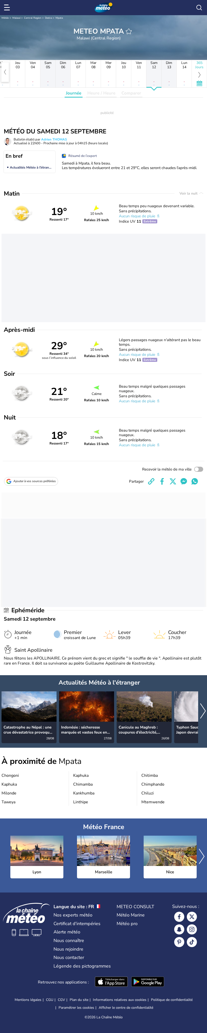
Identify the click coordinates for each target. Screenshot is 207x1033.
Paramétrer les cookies (76, 1008)
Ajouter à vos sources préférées (34, 481)
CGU (49, 999)
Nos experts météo (73, 915)
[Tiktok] (192, 942)
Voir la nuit (188, 193)
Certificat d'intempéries (77, 924)
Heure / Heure (101, 93)
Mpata (59, 18)
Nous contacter (69, 957)
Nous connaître (69, 940)
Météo (5, 18)
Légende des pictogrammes (82, 966)
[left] (5, 72)
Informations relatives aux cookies (119, 999)
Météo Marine (131, 915)
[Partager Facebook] (162, 481)
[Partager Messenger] (183, 481)
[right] (203, 711)
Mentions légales (28, 999)
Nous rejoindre (68, 949)
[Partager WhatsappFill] (194, 481)
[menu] (8, 8)
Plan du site (79, 999)
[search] (199, 8)
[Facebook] (179, 917)
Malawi (16, 18)
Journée (73, 93)
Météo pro (127, 924)
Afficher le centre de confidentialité (126, 1008)
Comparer (131, 93)
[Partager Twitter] (173, 481)
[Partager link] (151, 481)
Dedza (48, 18)
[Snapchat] (179, 929)
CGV (61, 999)
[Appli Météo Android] (147, 982)
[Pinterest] (179, 942)
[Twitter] (192, 917)
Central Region (32, 18)
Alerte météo (67, 932)
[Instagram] (192, 929)
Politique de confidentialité (172, 999)
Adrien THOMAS (54, 139)
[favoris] (129, 31)
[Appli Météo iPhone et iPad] (111, 982)
